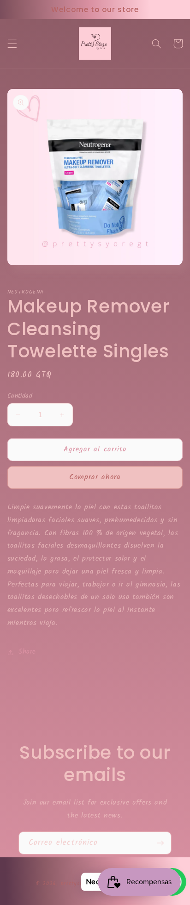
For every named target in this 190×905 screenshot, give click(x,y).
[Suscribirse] (160, 842)
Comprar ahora (95, 477)
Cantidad (19, 395)
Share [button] (27, 651)
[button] (12, 43)
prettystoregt (78, 884)
